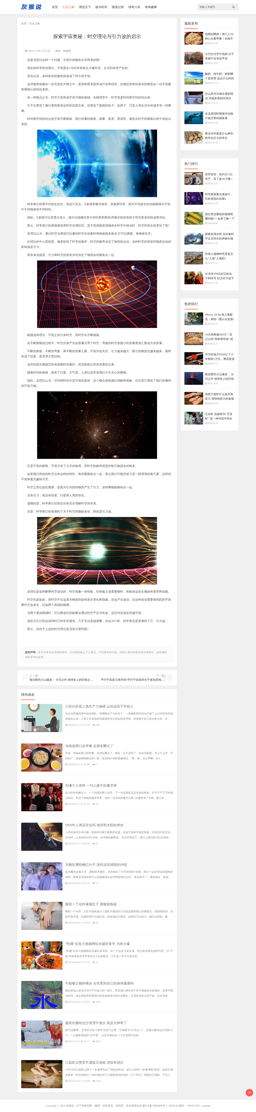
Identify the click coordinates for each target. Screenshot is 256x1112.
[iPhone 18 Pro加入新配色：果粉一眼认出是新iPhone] (193, 320)
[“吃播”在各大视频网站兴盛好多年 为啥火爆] (41, 968)
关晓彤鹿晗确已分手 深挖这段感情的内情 (96, 865)
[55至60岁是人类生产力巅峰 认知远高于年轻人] (41, 731)
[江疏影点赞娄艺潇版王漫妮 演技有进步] (41, 1087)
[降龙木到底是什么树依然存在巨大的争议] (193, 139)
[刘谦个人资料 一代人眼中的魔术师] (41, 810)
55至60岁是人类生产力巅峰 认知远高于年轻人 (99, 706)
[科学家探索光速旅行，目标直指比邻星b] (193, 200)
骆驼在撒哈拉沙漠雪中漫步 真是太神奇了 (96, 1023)
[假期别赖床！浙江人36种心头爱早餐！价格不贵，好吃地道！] (193, 40)
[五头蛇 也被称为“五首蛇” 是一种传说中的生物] (193, 420)
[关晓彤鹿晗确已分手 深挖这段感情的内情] (41, 889)
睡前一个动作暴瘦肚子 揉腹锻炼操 (91, 904)
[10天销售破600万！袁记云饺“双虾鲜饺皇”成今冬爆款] (193, 340)
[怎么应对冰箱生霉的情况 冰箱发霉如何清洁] (193, 100)
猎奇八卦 (134, 7)
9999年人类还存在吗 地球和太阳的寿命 (94, 825)
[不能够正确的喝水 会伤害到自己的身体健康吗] (41, 1008)
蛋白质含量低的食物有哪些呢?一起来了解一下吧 (219, 219)
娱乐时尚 (101, 7)
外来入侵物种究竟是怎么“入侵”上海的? (219, 256)
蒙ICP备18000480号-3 (155, 1105)
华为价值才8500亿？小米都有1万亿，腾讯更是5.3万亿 (220, 359)
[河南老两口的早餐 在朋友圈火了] (41, 770)
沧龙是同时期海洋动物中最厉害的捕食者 (219, 116)
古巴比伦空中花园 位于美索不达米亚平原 (219, 56)
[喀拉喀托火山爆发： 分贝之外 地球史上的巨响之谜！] (193, 380)
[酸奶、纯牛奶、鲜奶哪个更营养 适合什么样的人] (193, 80)
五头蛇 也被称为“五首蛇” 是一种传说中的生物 (218, 419)
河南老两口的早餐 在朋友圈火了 (89, 746)
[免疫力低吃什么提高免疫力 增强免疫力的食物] (193, 400)
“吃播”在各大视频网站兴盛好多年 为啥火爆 (97, 944)
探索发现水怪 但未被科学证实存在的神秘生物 (219, 236)
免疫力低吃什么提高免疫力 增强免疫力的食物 (219, 396)
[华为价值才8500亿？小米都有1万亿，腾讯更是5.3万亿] (193, 360)
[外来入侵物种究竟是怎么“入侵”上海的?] (193, 260)
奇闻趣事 (151, 7)
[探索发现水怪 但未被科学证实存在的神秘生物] (193, 240)
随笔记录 (118, 7)
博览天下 (85, 7)
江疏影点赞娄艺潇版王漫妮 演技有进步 (94, 1062)
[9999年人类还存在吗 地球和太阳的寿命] (41, 850)
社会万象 (68, 7)
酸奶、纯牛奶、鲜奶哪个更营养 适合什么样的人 (219, 78)
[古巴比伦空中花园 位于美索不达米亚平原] (193, 60)
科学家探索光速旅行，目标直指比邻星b (219, 196)
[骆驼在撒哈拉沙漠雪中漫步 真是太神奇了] (41, 1047)
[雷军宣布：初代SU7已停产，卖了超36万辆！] (193, 180)
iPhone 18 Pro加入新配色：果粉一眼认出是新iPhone (219, 319)
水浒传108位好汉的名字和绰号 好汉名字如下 (219, 276)
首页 (55, 7)
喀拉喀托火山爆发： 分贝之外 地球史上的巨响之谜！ (219, 379)
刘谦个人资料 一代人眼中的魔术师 (91, 785)
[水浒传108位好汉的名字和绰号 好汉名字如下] (193, 280)
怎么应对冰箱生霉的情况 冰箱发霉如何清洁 (219, 96)
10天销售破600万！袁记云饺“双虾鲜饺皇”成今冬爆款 (219, 339)
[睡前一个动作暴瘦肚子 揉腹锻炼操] (41, 929)
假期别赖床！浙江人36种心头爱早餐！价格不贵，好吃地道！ (219, 39)
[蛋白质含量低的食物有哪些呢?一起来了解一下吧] (193, 220)
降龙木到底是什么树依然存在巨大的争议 (219, 136)
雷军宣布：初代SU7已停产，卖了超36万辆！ (219, 176)
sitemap (206, 1105)
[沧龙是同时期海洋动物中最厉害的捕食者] (193, 119)
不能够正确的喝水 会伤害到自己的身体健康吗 (99, 983)
